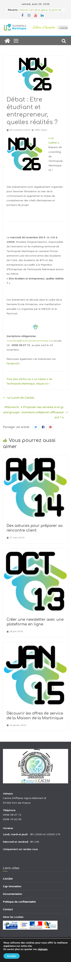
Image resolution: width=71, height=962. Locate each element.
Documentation (12, 894)
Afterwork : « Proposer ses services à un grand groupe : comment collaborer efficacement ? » (33, 412)
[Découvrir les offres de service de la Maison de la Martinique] (35, 645)
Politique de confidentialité (19, 901)
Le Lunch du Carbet (20, 397)
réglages (43, 949)
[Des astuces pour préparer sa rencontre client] (35, 457)
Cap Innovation (12, 886)
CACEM (8, 878)
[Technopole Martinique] (7, 40)
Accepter (11, 956)
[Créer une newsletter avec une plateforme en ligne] (35, 551)
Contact (8, 909)
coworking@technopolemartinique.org (30, 340)
